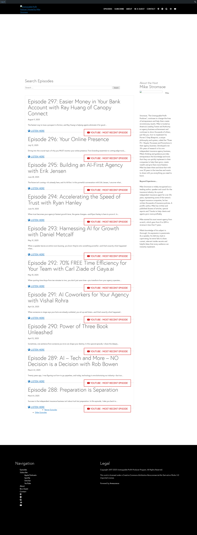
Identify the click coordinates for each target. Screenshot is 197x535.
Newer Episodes (50, 409)
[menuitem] (195, 2)
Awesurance (114, 483)
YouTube (27, 483)
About (129, 9)
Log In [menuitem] (3, 2)
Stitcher (27, 480)
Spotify (27, 478)
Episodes (108, 9)
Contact (151, 9)
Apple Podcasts (30, 475)
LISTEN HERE (37, 130)
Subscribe (119, 9)
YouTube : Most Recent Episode (109, 132)
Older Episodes (41, 412)
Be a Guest (139, 9)
